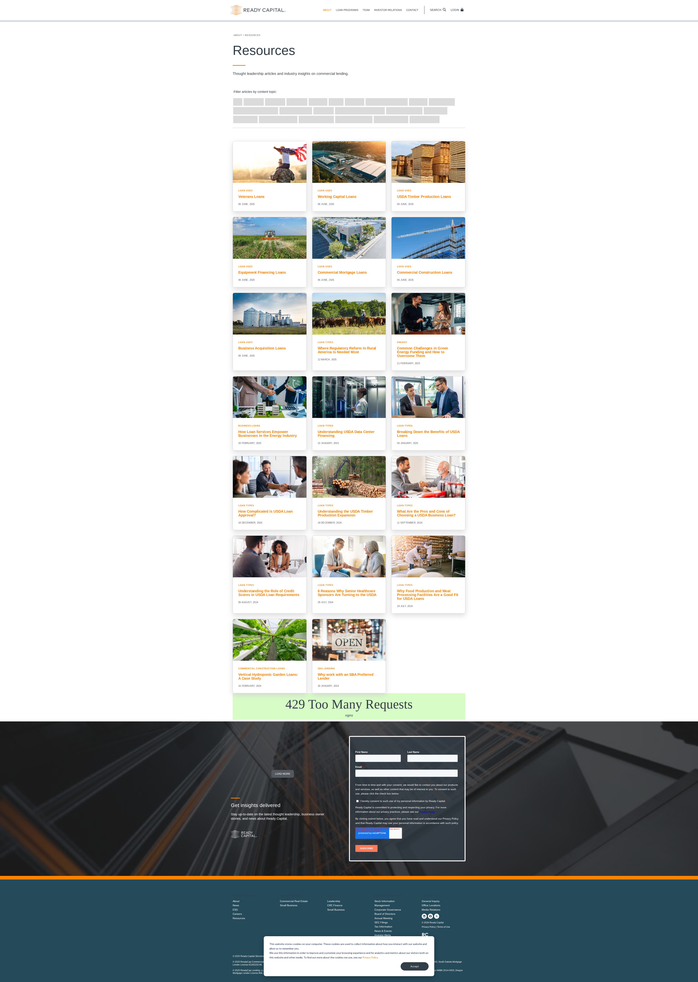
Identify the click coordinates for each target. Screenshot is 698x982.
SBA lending (326, 668)
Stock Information (384, 901)
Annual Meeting (383, 918)
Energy (402, 342)
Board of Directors (384, 913)
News (236, 905)
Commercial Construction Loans (261, 668)
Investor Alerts (382, 935)
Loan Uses (245, 190)
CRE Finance (334, 905)
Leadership (333, 901)
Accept (414, 966)
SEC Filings (381, 922)
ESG (235, 909)
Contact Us (430, 895)
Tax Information (383, 926)
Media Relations (431, 909)
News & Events (383, 930)
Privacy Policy (370, 957)
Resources (239, 918)
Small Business (288, 905)
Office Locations (431, 905)
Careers (237, 913)
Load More (282, 773)
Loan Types (325, 342)
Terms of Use (443, 927)
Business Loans (249, 425)
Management (382, 905)
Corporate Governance (387, 909)
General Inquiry (431, 901)
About (236, 901)
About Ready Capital (247, 895)
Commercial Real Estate (294, 901)
